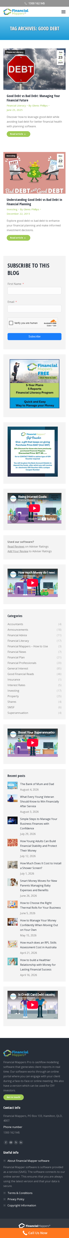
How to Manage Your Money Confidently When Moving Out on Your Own (39, 925)
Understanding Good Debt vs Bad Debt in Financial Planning (34, 201)
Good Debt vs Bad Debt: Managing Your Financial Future (33, 98)
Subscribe (34, 336)
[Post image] (13, 785)
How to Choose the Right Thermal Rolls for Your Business (40, 905)
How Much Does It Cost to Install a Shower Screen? (40, 865)
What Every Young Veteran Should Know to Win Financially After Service (39, 801)
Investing (11, 156)
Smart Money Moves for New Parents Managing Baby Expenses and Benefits (38, 885)
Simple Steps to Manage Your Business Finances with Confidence (38, 823)
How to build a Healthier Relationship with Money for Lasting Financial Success (38, 964)
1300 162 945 (36, 3)
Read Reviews (16, 546)
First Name (14, 284)
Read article (16, 134)
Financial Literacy (15, 52)
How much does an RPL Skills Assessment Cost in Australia (38, 945)
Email (11, 302)
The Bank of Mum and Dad (37, 784)
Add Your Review (18, 551)
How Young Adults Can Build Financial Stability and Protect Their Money (38, 845)
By (38, 105)
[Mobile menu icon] (63, 12)
